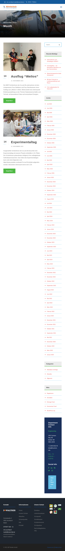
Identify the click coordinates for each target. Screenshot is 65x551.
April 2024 (49, 216)
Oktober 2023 (50, 242)
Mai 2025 (49, 160)
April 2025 (49, 164)
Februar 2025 (50, 173)
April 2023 (49, 259)
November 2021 (51, 324)
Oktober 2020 (50, 346)
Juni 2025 (49, 155)
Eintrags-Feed (51, 402)
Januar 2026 (50, 130)
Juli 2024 (49, 203)
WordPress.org (51, 410)
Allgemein (49, 378)
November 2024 (51, 186)
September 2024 (51, 194)
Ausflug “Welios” (24, 76)
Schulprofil (37, 516)
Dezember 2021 (51, 320)
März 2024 (50, 220)
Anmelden (49, 397)
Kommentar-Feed (51, 406)
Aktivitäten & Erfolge (52, 369)
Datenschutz (58, 547)
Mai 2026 (49, 112)
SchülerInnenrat (39, 522)
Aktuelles (49, 374)
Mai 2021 (49, 337)
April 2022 (49, 302)
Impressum (50, 547)
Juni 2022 (49, 294)
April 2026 (49, 117)
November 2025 (51, 138)
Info (20, 522)
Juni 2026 (49, 108)
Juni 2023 (49, 251)
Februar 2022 (50, 311)
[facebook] (48, 468)
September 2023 (51, 246)
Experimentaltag (24, 142)
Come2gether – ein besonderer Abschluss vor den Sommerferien (54, 67)
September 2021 (51, 333)
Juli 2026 (49, 104)
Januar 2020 (50, 354)
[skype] (54, 468)
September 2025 (51, 147)
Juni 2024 (49, 207)
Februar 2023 (50, 268)
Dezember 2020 (51, 341)
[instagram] (52, 470)
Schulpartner (38, 525)
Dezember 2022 (51, 272)
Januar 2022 (50, 315)
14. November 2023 (17, 80)
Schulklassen (38, 519)
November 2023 (51, 238)
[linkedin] (51, 468)
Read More (9, 100)
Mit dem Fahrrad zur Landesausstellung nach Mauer (53, 81)
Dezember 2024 (51, 181)
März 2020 (50, 350)
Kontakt (21, 525)
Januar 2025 (50, 177)
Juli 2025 (49, 151)
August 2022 (50, 290)
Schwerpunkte (23, 519)
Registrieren (50, 393)
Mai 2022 (49, 298)
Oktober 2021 (50, 328)
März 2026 (50, 121)
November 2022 (51, 277)
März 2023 (50, 264)
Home (20, 510)
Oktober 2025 (50, 143)
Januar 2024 (50, 229)
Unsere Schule (23, 513)
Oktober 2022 (50, 281)
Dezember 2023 (51, 233)
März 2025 (50, 168)
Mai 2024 (49, 212)
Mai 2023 (49, 255)
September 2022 (51, 285)
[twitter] (49, 470)
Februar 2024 (50, 225)
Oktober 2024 (50, 190)
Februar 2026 (50, 125)
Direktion (37, 510)
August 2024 (50, 199)
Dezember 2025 (51, 134)
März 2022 (50, 307)
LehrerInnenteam (39, 513)
